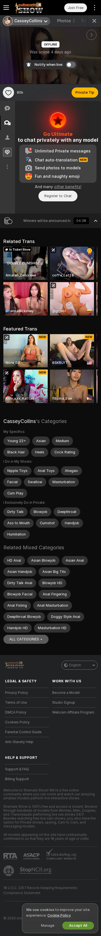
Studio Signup (63, 703)
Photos (66, 20)
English (75, 665)
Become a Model (66, 693)
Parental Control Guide (23, 732)
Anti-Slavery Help (19, 742)
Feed (86, 20)
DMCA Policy (15, 712)
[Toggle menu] (6, 7)
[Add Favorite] (8, 92)
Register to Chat (58, 196)
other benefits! (67, 186)
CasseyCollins (19, 421)
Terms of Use (16, 703)
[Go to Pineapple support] (9, 870)
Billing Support (17, 779)
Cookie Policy (58, 915)
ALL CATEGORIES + (26, 639)
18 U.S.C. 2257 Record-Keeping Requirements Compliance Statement (40, 890)
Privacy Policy (16, 693)
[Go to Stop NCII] (36, 870)
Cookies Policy (17, 722)
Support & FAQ (17, 769)
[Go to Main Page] (31, 8)
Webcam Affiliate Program (73, 712)
